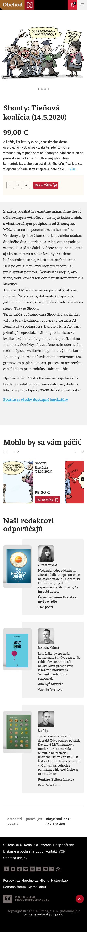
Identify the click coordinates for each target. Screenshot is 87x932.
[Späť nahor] (80, 899)
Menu (82, 5)
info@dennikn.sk (57, 819)
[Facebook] (19, 869)
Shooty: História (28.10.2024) (43, 467)
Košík (74, 3)
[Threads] (32, 869)
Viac (72, 169)
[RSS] (58, 869)
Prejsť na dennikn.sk (63, 5)
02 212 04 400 (55, 824)
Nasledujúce (80, 53)
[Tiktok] (52, 869)
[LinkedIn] (45, 869)
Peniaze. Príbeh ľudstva (56, 779)
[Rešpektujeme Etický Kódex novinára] (26, 899)
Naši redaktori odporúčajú (28, 524)
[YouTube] (13, 869)
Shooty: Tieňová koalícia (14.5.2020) (38, 89)
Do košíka (43, 185)
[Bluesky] (26, 869)
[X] (39, 869)
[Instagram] (6, 869)
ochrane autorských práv (43, 914)
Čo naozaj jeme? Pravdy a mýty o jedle (57, 599)
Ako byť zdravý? (50, 684)
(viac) (53, 773)
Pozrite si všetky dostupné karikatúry (35, 399)
